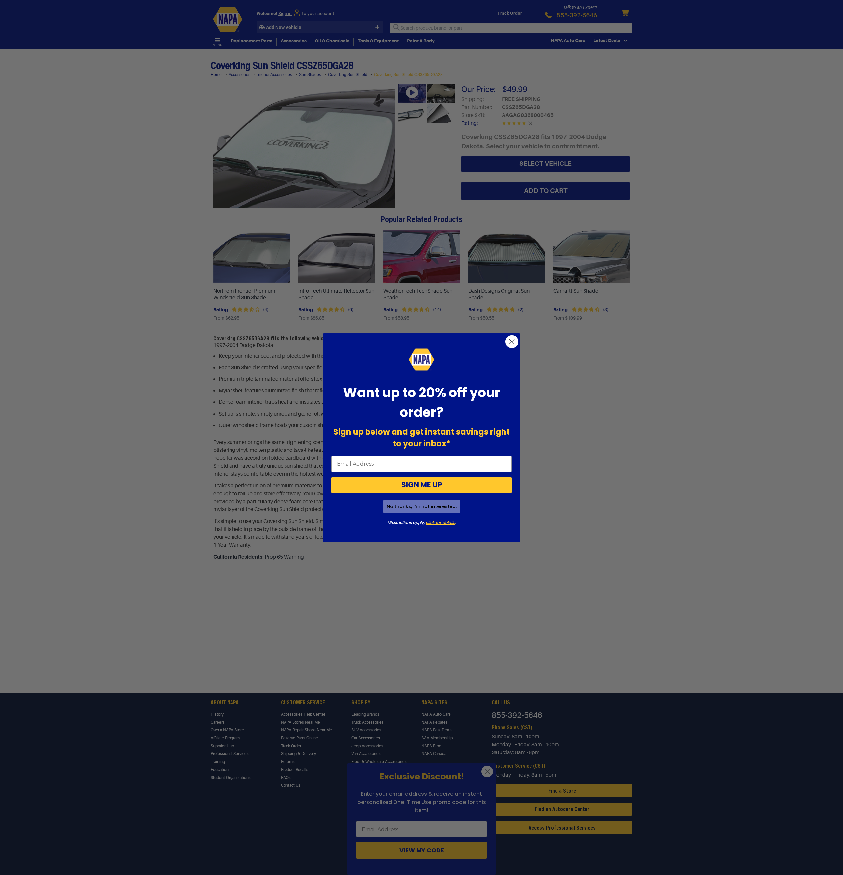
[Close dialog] (512, 341)
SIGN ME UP (421, 485)
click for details (440, 522)
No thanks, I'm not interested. (422, 506)
